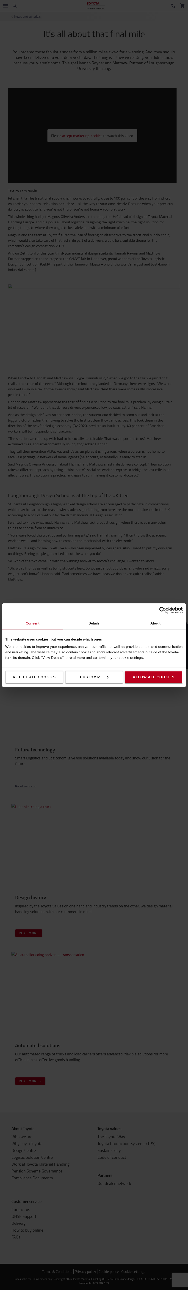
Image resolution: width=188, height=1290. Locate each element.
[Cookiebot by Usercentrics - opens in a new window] (163, 610)
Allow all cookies (153, 677)
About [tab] (155, 623)
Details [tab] (94, 623)
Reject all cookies (34, 677)
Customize (91, 677)
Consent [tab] (32, 623)
